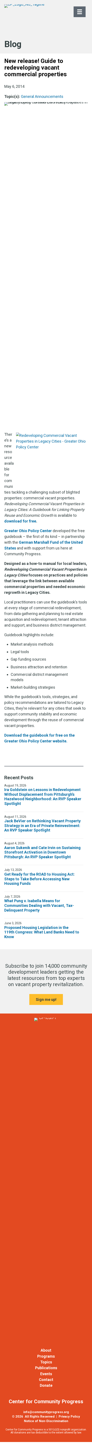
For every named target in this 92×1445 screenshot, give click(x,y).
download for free (20, 521)
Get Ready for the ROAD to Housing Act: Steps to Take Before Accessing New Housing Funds (39, 879)
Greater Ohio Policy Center (28, 530)
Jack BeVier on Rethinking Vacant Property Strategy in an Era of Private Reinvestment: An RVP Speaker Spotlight (42, 825)
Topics (46, 1362)
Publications (46, 1368)
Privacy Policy (69, 1416)
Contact (46, 1379)
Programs (46, 1356)
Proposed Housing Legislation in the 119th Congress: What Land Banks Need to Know (41, 932)
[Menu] (80, 11)
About (46, 1350)
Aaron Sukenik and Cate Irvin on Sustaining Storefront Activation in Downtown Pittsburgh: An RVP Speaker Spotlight (42, 852)
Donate (46, 1385)
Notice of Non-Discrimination (46, 1421)
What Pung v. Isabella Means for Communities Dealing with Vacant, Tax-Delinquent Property (39, 905)
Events (46, 1374)
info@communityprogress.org (46, 1412)
